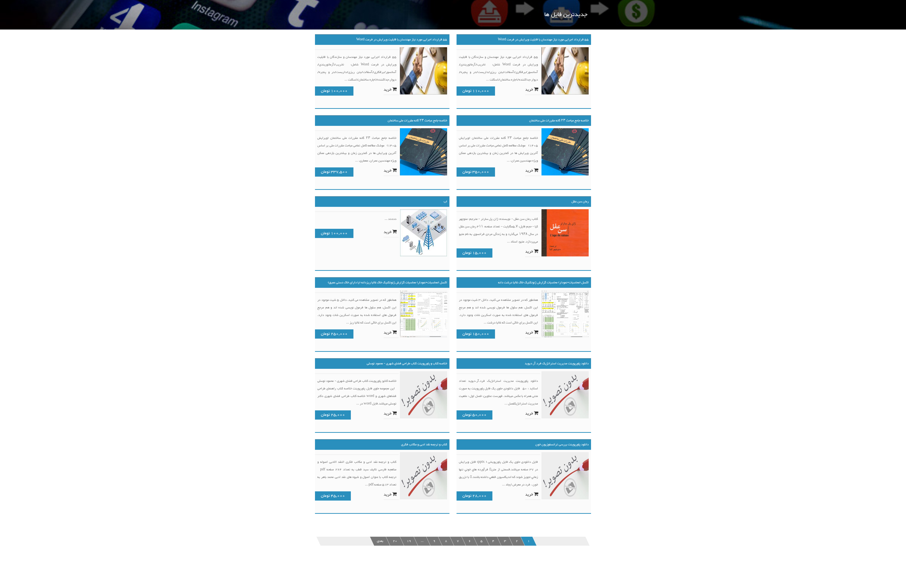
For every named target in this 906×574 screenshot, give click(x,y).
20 (395, 541)
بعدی (380, 541)
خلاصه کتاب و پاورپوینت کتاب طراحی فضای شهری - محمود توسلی (407, 364)
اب (445, 202)
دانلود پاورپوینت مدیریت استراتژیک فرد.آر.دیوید (557, 364)
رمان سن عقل (580, 202)
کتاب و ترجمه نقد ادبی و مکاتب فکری (424, 445)
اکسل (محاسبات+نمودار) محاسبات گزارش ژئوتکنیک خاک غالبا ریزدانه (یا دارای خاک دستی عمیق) (387, 283)
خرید (388, 90)
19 (409, 541)
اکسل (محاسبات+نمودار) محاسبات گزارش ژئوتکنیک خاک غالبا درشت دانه (543, 283)
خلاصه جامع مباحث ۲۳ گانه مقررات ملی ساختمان (417, 121)
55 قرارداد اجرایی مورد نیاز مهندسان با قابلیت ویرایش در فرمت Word (401, 40)
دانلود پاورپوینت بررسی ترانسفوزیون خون (562, 445)
